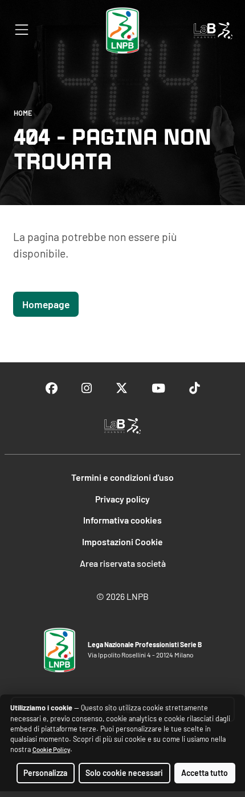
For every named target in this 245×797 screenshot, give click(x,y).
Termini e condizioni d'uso (122, 477)
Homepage (46, 304)
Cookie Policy (51, 749)
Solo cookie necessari (124, 773)
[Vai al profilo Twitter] (122, 388)
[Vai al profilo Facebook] (52, 388)
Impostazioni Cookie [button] (122, 541)
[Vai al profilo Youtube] (158, 388)
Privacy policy (122, 498)
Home (23, 112)
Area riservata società (123, 563)
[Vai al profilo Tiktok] (194, 388)
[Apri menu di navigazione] (22, 30)
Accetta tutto (204, 773)
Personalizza (45, 773)
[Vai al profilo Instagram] (87, 388)
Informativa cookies (122, 519)
